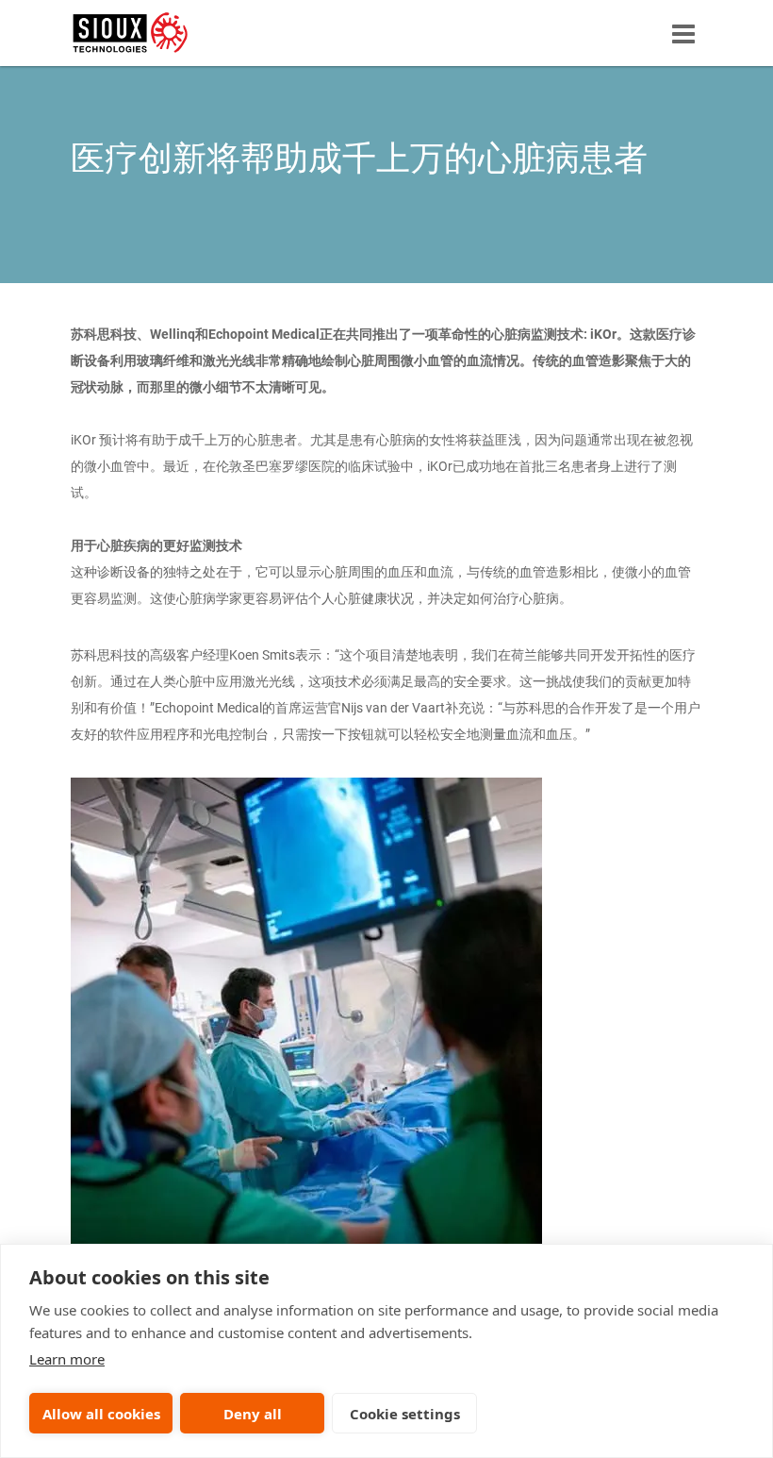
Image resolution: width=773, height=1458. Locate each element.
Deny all (252, 1413)
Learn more (67, 1358)
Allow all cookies (101, 1413)
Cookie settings (405, 1413)
